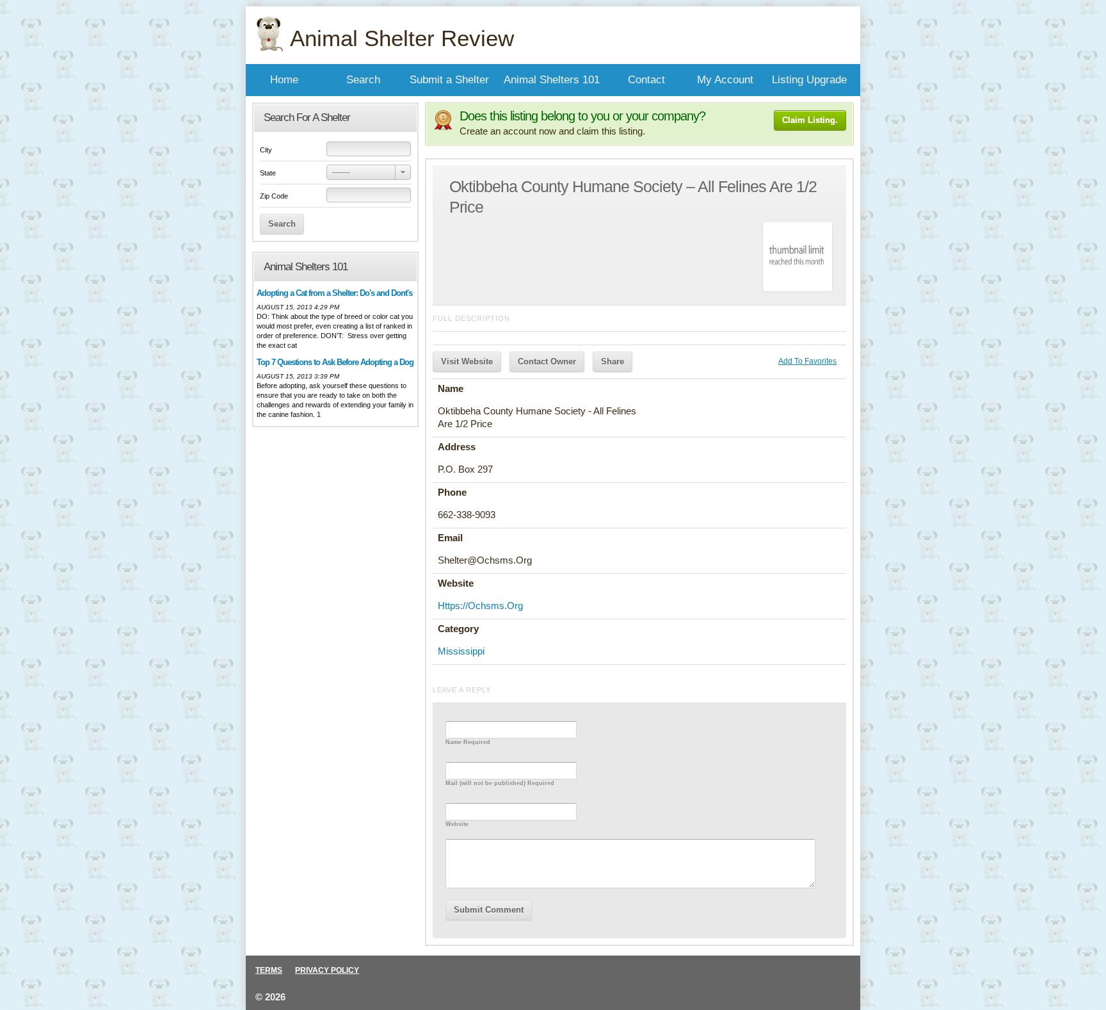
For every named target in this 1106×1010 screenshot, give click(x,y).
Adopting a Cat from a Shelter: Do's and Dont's (334, 293)
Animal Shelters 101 (552, 80)
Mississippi (461, 651)
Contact (646, 80)
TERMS (268, 970)
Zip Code (274, 196)
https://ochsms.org (480, 605)
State (268, 173)
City (266, 150)
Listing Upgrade (809, 80)
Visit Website (467, 361)
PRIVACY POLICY (327, 970)
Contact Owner (547, 361)
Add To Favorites (807, 361)
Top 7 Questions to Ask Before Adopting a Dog (335, 362)
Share (612, 361)
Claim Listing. (810, 120)
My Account (725, 80)
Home (284, 80)
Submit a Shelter (449, 80)
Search (363, 80)
